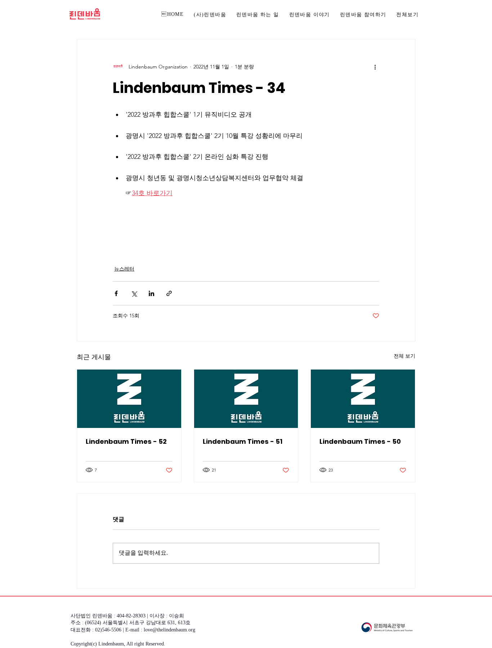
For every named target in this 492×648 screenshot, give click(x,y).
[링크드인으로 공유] (151, 293)
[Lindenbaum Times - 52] (129, 399)
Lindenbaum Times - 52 (126, 441)
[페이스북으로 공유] (116, 293)
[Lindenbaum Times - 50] (363, 399)
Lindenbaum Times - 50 (360, 441)
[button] (363, 15)
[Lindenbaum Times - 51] (246, 399)
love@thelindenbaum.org (169, 630)
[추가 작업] (375, 66)
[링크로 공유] (169, 293)
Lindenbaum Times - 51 (242, 441)
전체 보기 (404, 356)
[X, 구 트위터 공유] (133, 293)
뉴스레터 (124, 268)
